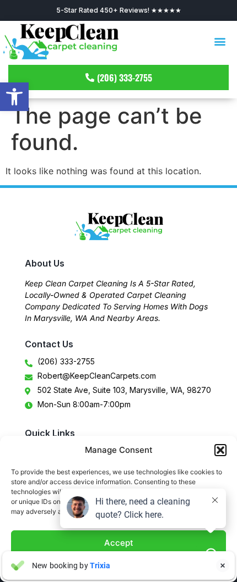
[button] (14, 96)
